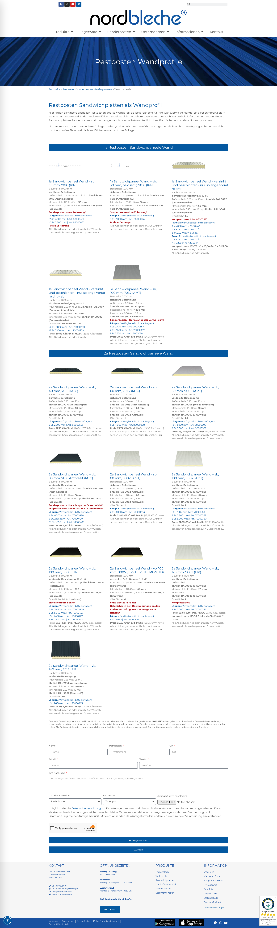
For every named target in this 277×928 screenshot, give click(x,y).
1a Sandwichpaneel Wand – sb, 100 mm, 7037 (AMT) (133, 291)
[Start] (138, 17)
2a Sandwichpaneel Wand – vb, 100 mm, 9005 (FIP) (72, 570)
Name (52, 745)
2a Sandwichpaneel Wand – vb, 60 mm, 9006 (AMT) (195, 389)
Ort (171, 745)
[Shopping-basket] (78, 4)
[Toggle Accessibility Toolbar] (7, 920)
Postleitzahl (116, 745)
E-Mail (52, 759)
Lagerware (88, 32)
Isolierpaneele (103, 89)
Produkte (62, 32)
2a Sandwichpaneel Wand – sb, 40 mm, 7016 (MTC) (72, 389)
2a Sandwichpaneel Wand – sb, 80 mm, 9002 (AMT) (133, 476)
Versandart (109, 795)
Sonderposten (119, 32)
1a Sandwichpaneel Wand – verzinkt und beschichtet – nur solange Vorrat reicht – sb (77, 292)
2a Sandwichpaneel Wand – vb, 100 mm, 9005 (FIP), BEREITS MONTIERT (138, 570)
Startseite (54, 89)
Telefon (143, 759)
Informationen (188, 32)
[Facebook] (61, 4)
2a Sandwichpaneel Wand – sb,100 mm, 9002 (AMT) (195, 476)
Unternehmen (153, 32)
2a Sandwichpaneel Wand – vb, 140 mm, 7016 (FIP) (72, 667)
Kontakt (216, 32)
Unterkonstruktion (59, 795)
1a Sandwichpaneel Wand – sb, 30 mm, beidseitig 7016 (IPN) (133, 183)
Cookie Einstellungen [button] (214, 907)
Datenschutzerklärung (86, 808)
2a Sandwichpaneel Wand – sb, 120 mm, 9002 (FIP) (195, 570)
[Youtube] (73, 4)
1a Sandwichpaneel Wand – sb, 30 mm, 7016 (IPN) (72, 183)
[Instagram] (67, 4)
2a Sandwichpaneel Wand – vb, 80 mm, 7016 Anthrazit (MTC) (72, 476)
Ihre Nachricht (57, 772)
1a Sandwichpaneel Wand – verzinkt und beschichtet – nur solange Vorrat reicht (200, 185)
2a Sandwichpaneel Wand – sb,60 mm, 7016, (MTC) (133, 389)
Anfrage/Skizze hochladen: (172, 796)
